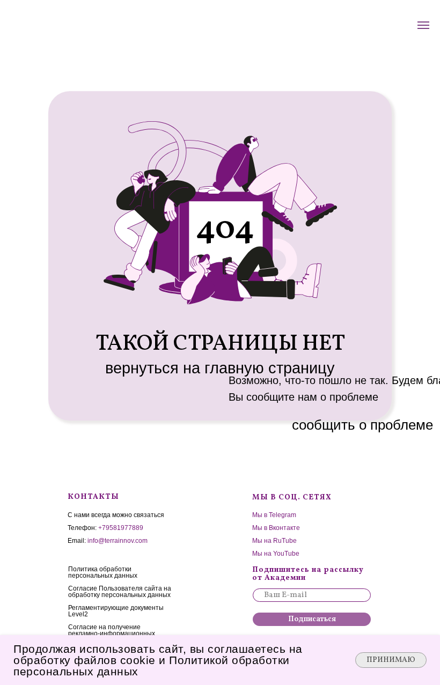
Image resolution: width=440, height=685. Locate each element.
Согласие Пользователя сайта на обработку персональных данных (119, 592)
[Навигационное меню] (423, 25)
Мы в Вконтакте (276, 528)
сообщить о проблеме (362, 425)
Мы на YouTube (275, 553)
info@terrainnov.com (117, 540)
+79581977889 (120, 528)
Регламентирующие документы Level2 (116, 611)
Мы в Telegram (274, 515)
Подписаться (312, 619)
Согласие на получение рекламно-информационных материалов (111, 633)
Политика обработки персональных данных (102, 572)
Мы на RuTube (274, 540)
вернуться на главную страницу (220, 368)
